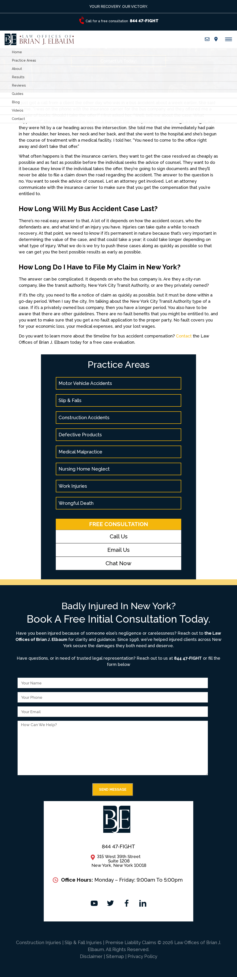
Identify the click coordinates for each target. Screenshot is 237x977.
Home (17, 52)
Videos (17, 110)
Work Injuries (73, 486)
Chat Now (118, 563)
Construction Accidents (84, 417)
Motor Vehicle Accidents (85, 383)
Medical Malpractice (80, 452)
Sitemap (115, 956)
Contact (18, 119)
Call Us (119, 536)
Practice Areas (24, 60)
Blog (16, 102)
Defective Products (80, 434)
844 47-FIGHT (188, 658)
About (17, 69)
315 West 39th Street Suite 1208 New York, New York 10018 (118, 861)
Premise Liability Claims (131, 942)
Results (18, 77)
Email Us (118, 549)
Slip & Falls (70, 400)
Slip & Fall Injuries (84, 942)
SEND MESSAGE (112, 789)
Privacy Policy (142, 956)
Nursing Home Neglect (84, 469)
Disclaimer (91, 956)
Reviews (19, 85)
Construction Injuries (39, 942)
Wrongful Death (76, 503)
